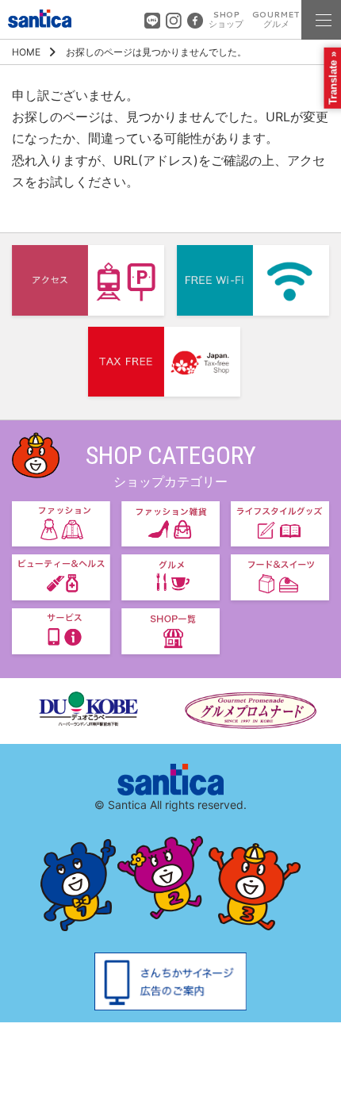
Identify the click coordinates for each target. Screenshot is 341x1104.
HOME (26, 52)
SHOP (226, 19)
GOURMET (276, 19)
